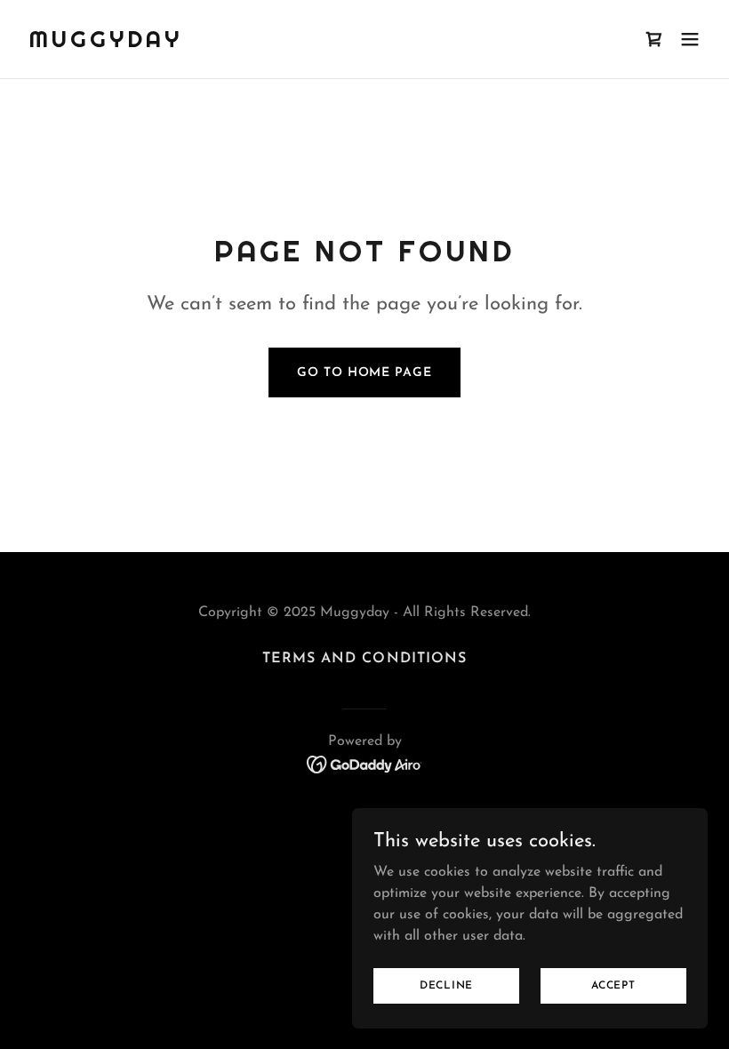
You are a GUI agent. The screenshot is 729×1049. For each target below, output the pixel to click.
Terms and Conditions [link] (364, 659)
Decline (446, 985)
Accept (613, 985)
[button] (690, 39)
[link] (105, 43)
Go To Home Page (364, 373)
